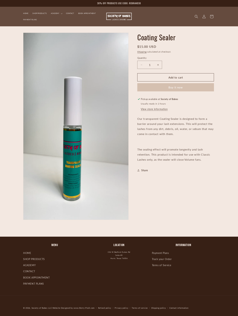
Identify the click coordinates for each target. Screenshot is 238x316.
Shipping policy (158, 308)
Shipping (142, 51)
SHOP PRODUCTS (34, 259)
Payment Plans (160, 253)
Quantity (142, 58)
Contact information (178, 308)
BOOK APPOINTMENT (36, 277)
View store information (154, 109)
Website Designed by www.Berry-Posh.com (73, 308)
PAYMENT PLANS (33, 283)
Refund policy (104, 308)
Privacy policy (121, 308)
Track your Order (162, 259)
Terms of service (140, 308)
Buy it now (175, 87)
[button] (56, 13)
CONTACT (29, 271)
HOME (27, 253)
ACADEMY (29, 265)
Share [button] (144, 170)
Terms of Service (161, 265)
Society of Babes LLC (42, 308)
